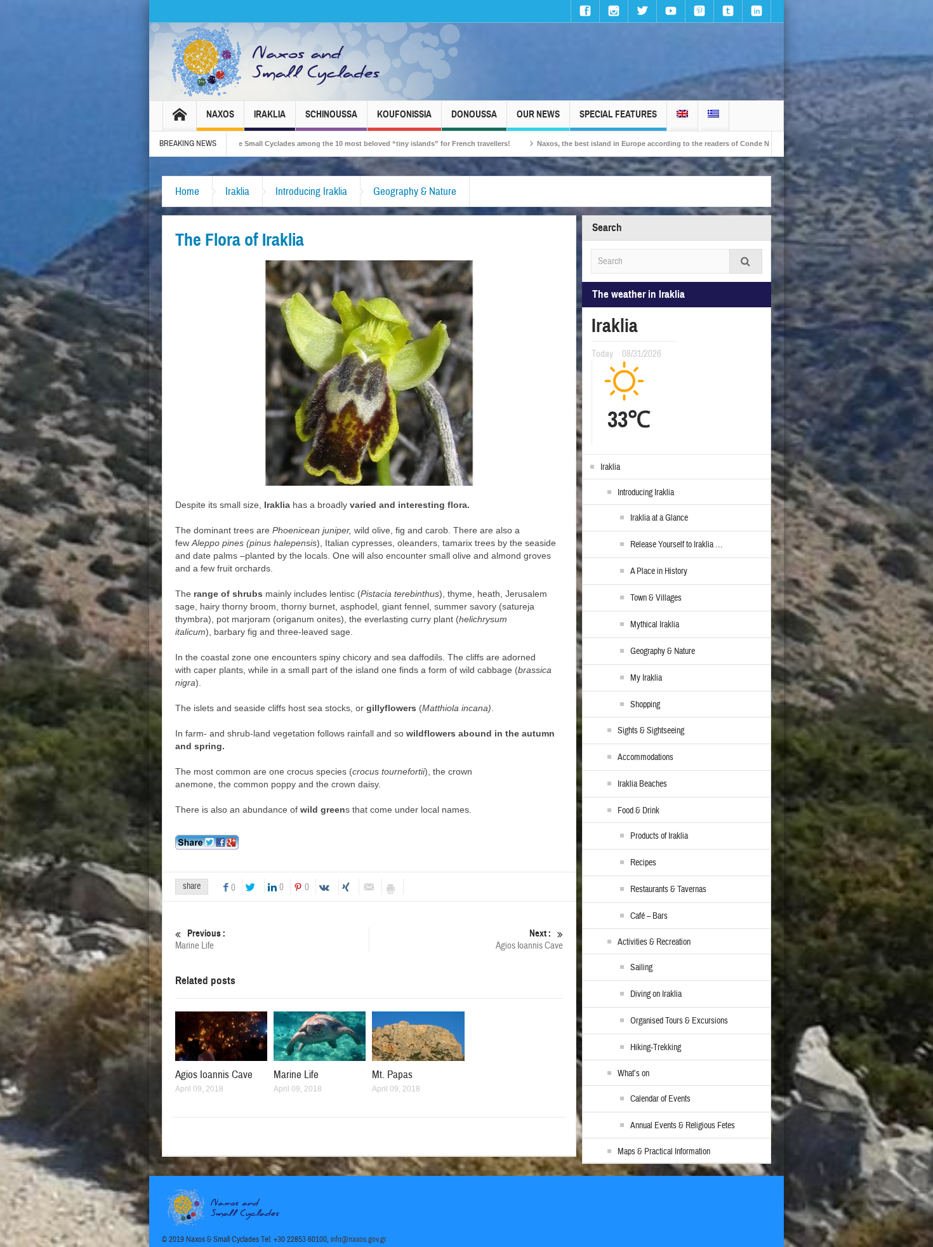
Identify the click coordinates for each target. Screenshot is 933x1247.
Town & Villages (656, 598)
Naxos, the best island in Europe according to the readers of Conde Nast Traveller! (587, 143)
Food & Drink (638, 811)
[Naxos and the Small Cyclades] (277, 62)
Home (187, 191)
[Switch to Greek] (713, 116)
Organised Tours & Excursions (679, 1021)
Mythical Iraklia (654, 624)
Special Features (618, 114)
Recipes (643, 863)
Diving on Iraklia (656, 994)
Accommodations (645, 757)
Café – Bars (649, 916)
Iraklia (270, 114)
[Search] (745, 261)
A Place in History (658, 571)
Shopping (645, 704)
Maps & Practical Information (664, 1151)
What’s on (633, 1073)
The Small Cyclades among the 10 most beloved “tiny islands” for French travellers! (283, 143)
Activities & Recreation (654, 942)
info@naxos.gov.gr (359, 1239)
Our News (538, 114)
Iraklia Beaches (642, 784)
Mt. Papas (392, 1074)
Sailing (641, 967)
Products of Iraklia (659, 836)
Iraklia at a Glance (659, 518)
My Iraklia (646, 678)
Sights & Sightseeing (651, 731)
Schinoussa (331, 114)
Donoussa (474, 114)
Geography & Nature (414, 191)
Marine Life (200, 940)
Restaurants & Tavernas (668, 889)
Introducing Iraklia (311, 191)
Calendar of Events (660, 1099)
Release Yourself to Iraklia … (676, 544)
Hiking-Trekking (655, 1047)
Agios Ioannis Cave (529, 940)
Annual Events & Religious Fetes (682, 1125)
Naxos (220, 114)
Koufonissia (404, 114)
